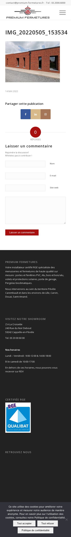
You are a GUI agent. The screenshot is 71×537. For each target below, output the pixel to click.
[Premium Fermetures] (29, 12)
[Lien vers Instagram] (46, 114)
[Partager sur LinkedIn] (36, 114)
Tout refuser (47, 523)
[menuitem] (61, 12)
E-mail (53, 175)
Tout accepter (24, 523)
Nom (52, 163)
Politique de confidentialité (35, 530)
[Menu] (61, 12)
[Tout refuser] (66, 519)
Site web (54, 187)
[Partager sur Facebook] (26, 114)
